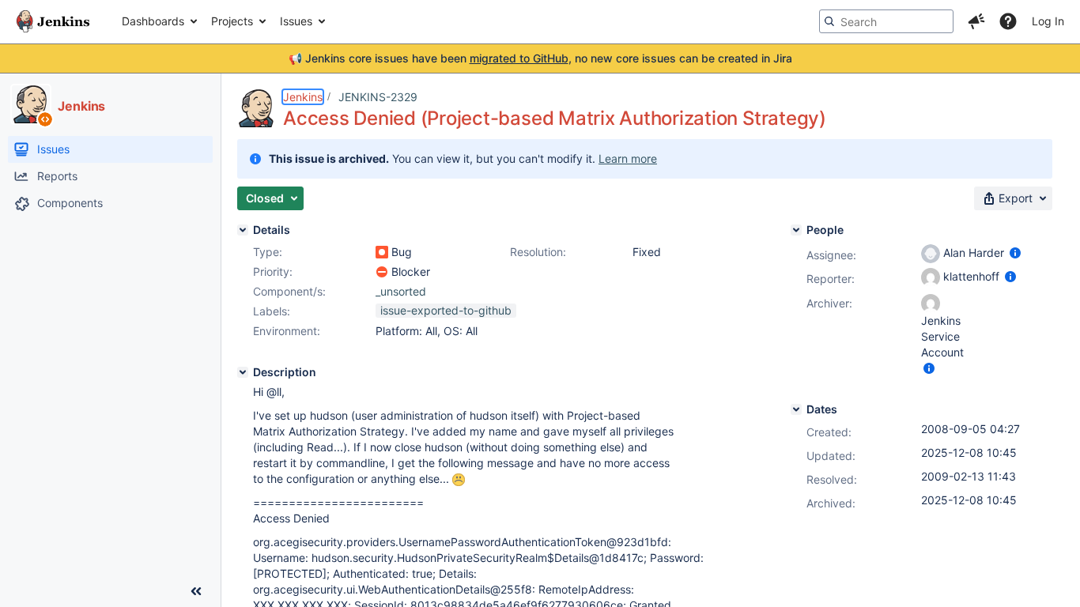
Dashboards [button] (153, 21)
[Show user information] (1015, 252)
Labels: (271, 311)
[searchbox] (886, 21)
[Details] (242, 230)
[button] (976, 21)
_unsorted (401, 291)
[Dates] (796, 409)
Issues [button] (296, 21)
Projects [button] (232, 21)
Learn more (628, 158)
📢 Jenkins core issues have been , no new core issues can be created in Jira (540, 58)
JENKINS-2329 (377, 97)
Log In (1048, 21)
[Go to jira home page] (53, 21)
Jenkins (303, 97)
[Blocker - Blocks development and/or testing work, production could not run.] (382, 272)
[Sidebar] (196, 591)
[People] (796, 230)
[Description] (242, 372)
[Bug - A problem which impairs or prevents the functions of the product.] (382, 252)
